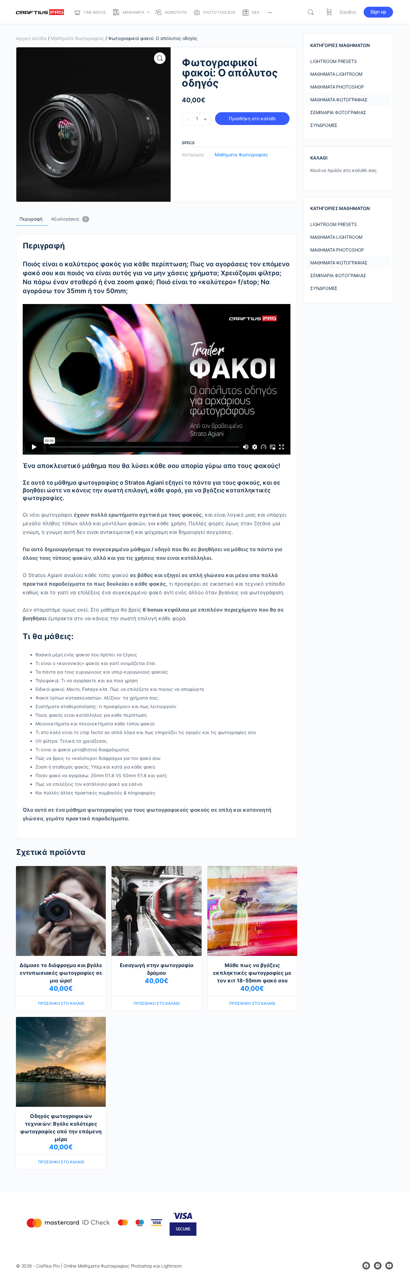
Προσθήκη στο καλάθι (252, 118)
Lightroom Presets (333, 61)
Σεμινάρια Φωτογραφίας (338, 112)
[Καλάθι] (329, 12)
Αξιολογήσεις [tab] (69, 219)
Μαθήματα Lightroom (336, 74)
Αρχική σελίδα (31, 38)
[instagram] (378, 1265)
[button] (160, 58)
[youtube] (389, 1265)
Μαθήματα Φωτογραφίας (77, 38)
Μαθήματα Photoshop (337, 87)
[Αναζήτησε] (310, 12)
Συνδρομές (323, 125)
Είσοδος (348, 12)
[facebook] (366, 1265)
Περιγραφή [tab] (30, 219)
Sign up (378, 11)
